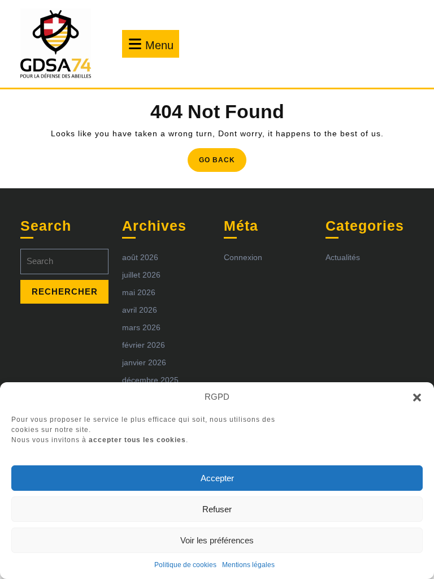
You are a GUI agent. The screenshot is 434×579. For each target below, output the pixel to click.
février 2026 (143, 344)
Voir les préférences (217, 540)
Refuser (217, 509)
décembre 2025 (150, 379)
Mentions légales (248, 565)
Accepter (217, 478)
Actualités (343, 257)
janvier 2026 (144, 362)
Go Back (222, 163)
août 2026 (140, 257)
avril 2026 (139, 309)
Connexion (243, 257)
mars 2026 (141, 327)
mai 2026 (138, 292)
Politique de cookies (185, 565)
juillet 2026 (141, 274)
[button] (417, 397)
